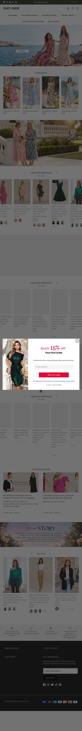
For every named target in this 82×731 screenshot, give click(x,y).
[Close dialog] (77, 341)
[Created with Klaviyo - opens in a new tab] (41, 391)
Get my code (54, 375)
